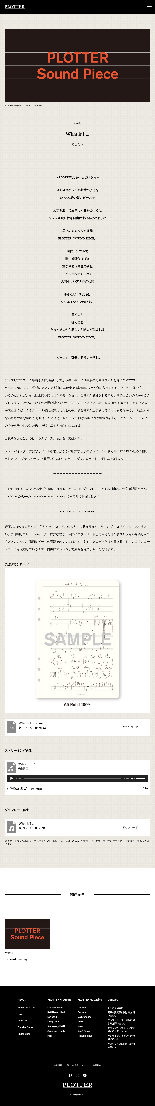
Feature (82, 1012)
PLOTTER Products (59, 999)
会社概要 (58, 1065)
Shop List (23, 1020)
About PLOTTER (26, 1007)
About (21, 999)
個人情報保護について (76, 1065)
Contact (113, 999)
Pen (49, 1035)
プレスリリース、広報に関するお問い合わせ (121, 1022)
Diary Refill (53, 1021)
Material (82, 1007)
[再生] (11, 778)
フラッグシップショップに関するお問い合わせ (121, 1030)
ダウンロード (130, 727)
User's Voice (84, 1031)
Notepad (52, 1016)
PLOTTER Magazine (90, 999)
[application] (77, 778)
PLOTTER (77, 1085)
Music (81, 1026)
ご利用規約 (96, 1065)
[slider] (141, 778)
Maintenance (84, 1016)
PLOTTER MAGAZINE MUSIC (77, 511)
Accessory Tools (56, 1031)
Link (20, 1014)
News (80, 1021)
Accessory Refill (56, 1026)
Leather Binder (55, 1007)
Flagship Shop (25, 1027)
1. (24, 788)
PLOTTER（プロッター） (15, 7)
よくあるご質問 (115, 1007)
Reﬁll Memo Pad (56, 1012)
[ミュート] (133, 778)
